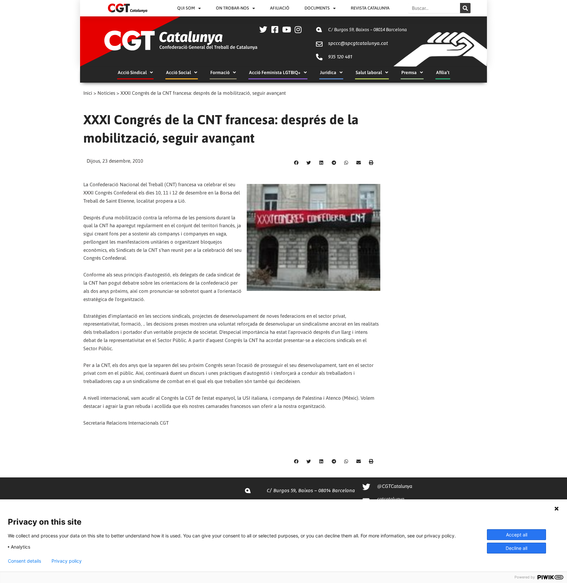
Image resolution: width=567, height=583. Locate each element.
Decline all (516, 548)
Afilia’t (443, 72)
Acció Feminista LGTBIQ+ (275, 72)
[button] (296, 163)
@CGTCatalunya (394, 486)
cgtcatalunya (390, 499)
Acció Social (178, 72)
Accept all (516, 534)
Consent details (24, 561)
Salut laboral (369, 72)
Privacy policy (67, 561)
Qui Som (186, 8)
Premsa (409, 72)
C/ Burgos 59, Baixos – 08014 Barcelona (367, 29)
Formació (220, 72)
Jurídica (328, 72)
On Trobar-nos (232, 8)
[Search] (465, 8)
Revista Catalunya (370, 8)
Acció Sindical (132, 72)
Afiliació (279, 8)
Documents (317, 8)
